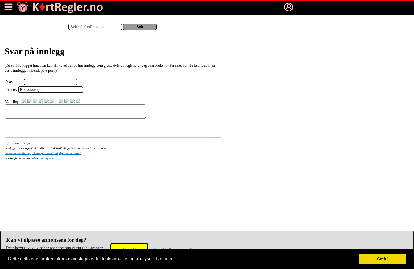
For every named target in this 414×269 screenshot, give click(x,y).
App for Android (70, 153)
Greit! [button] (382, 259)
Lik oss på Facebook (45, 153)
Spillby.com (46, 158)
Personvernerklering (18, 153)
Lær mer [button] (164, 258)
